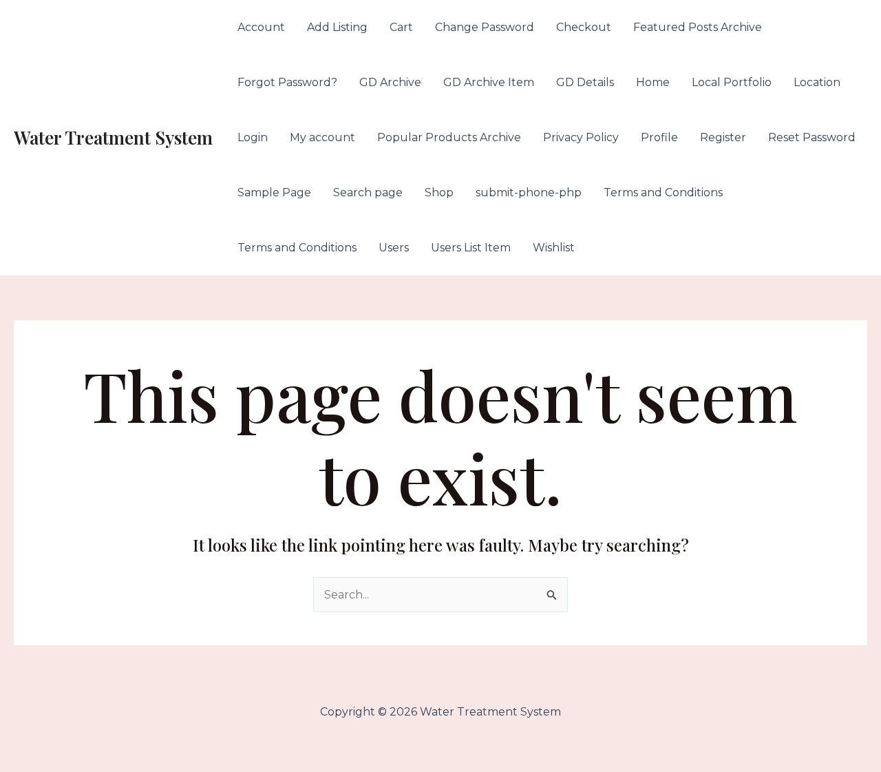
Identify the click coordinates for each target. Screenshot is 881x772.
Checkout (583, 27)
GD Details (585, 82)
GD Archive (390, 82)
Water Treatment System (113, 137)
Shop (439, 192)
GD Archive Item (488, 82)
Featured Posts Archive (697, 27)
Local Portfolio (732, 82)
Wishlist (554, 247)
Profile (659, 137)
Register (723, 137)
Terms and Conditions (663, 192)
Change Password (484, 27)
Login (252, 137)
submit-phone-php (529, 192)
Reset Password (812, 137)
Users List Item (471, 247)
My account (322, 137)
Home (653, 82)
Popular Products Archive (449, 137)
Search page (368, 192)
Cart (401, 27)
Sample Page (274, 192)
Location (817, 82)
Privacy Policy (581, 137)
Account (261, 27)
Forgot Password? (287, 82)
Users (394, 247)
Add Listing (337, 27)
